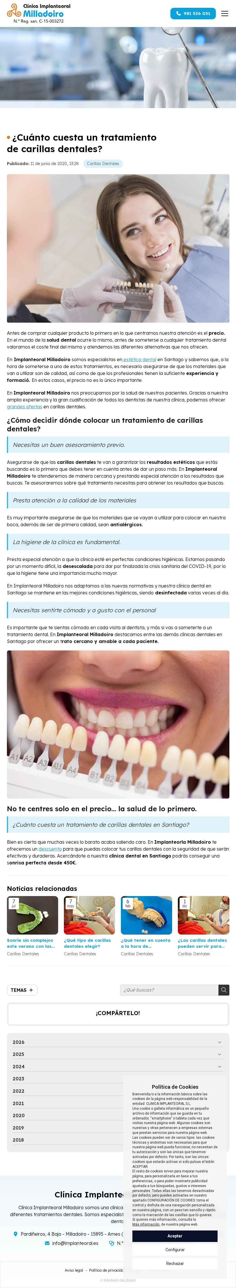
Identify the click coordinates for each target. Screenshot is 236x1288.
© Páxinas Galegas (118, 1281)
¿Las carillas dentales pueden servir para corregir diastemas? (202, 943)
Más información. (146, 1224)
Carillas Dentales (103, 163)
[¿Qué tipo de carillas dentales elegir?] (89, 915)
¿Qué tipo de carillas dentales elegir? (87, 943)
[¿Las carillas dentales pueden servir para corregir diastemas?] (203, 915)
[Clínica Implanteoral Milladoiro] (38, 13)
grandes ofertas (24, 406)
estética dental (139, 359)
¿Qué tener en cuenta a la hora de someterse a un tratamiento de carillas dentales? (145, 943)
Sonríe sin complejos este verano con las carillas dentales (30, 943)
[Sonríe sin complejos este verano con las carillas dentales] (32, 915)
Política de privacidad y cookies (116, 1270)
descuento (50, 849)
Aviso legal (74, 1270)
